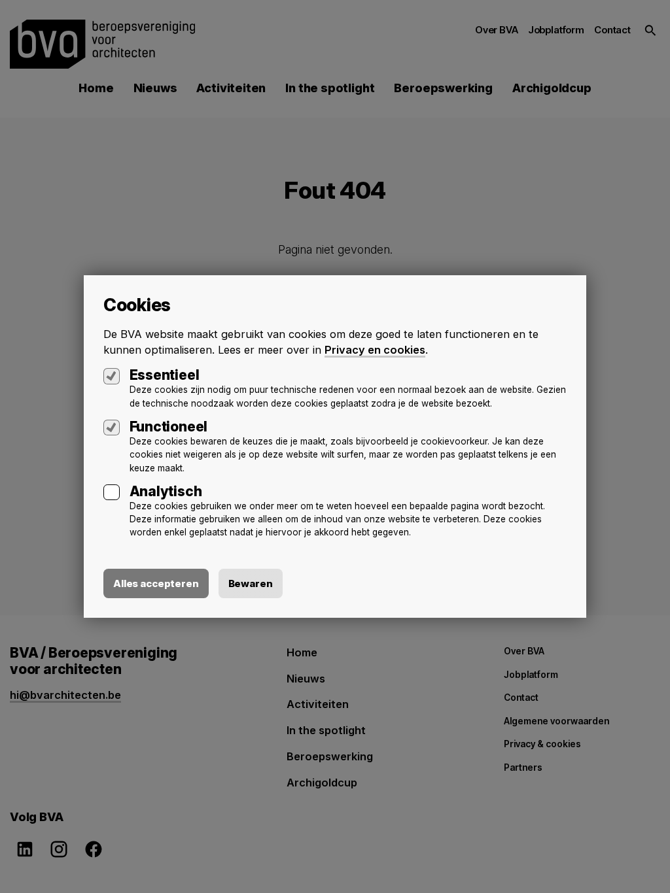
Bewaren (250, 583)
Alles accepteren (156, 583)
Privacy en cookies (375, 349)
